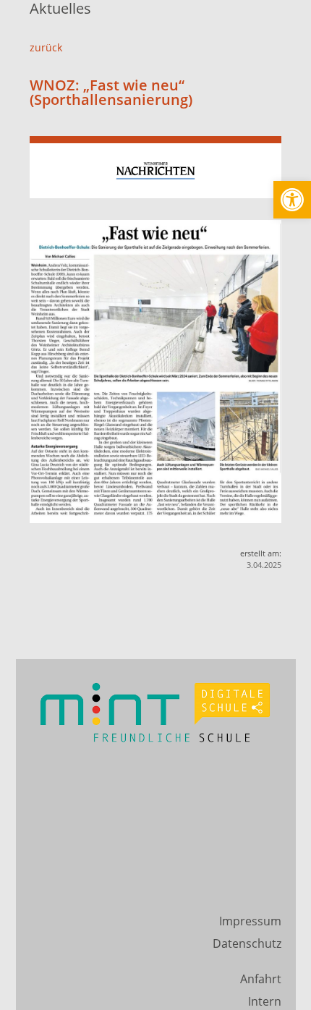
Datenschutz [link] (247, 943)
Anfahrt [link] (260, 979)
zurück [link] (46, 47)
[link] (292, 199)
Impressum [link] (250, 921)
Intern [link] (264, 1001)
